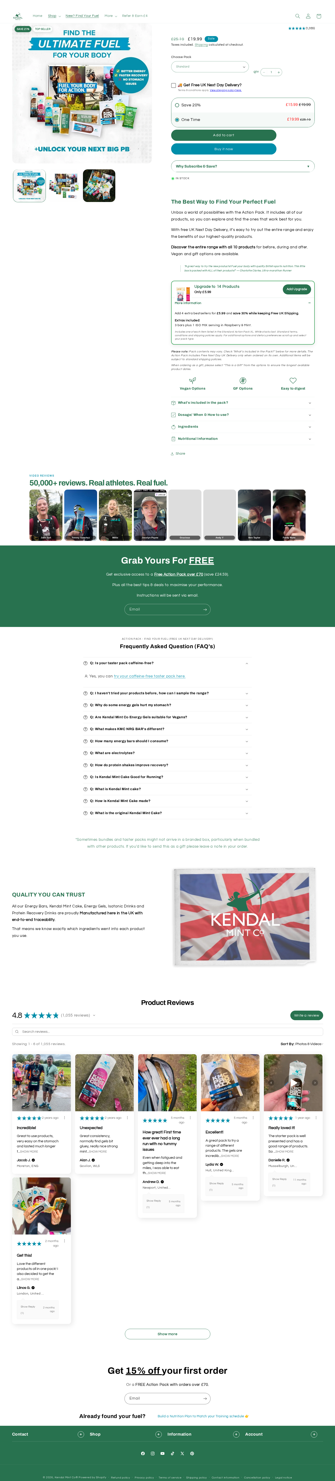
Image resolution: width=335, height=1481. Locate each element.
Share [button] (180, 454)
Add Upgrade (297, 289)
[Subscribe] (205, 609)
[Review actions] (64, 1117)
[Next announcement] (228, 4)
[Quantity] (256, 72)
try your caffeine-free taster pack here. (150, 676)
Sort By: (287, 1044)
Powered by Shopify (92, 1477)
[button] (54, 16)
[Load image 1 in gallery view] (29, 185)
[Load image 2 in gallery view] (64, 185)
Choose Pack (181, 57)
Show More (29, 1151)
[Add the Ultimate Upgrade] (183, 289)
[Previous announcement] (107, 4)
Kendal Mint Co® (66, 1477)
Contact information (226, 1477)
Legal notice (283, 1477)
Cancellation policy (257, 1477)
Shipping (201, 44)
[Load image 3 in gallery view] (99, 185)
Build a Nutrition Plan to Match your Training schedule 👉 (203, 1416)
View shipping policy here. (226, 90)
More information (188, 303)
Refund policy (120, 1477)
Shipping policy (196, 1477)
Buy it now (223, 149)
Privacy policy (144, 1477)
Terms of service (170, 1477)
